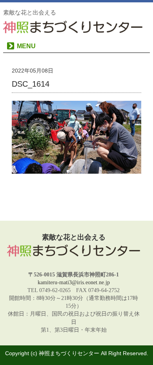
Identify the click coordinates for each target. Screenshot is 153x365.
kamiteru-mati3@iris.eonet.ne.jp (74, 282)
